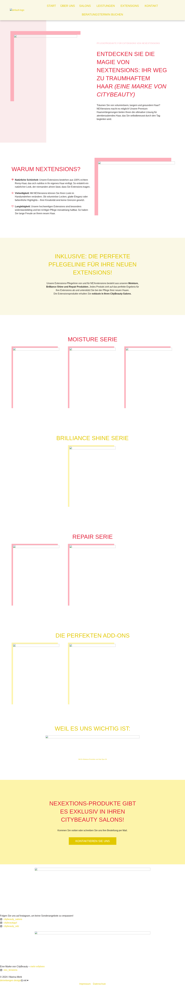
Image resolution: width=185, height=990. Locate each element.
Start (51, 5)
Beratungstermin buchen (102, 14)
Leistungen (106, 5)
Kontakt (151, 5)
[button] (85, 5)
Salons (85, 5)
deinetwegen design (10, 980)
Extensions (130, 5)
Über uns (67, 5)
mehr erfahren (37, 966)
